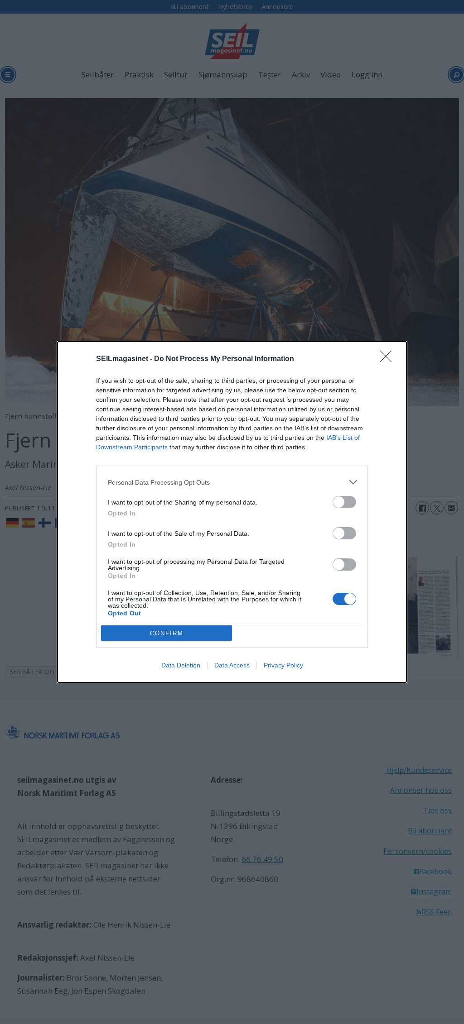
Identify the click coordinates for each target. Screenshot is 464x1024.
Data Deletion (180, 665)
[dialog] (232, 512)
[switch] (344, 502)
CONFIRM (167, 633)
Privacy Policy (283, 665)
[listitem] (232, 482)
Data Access (232, 665)
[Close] (388, 359)
